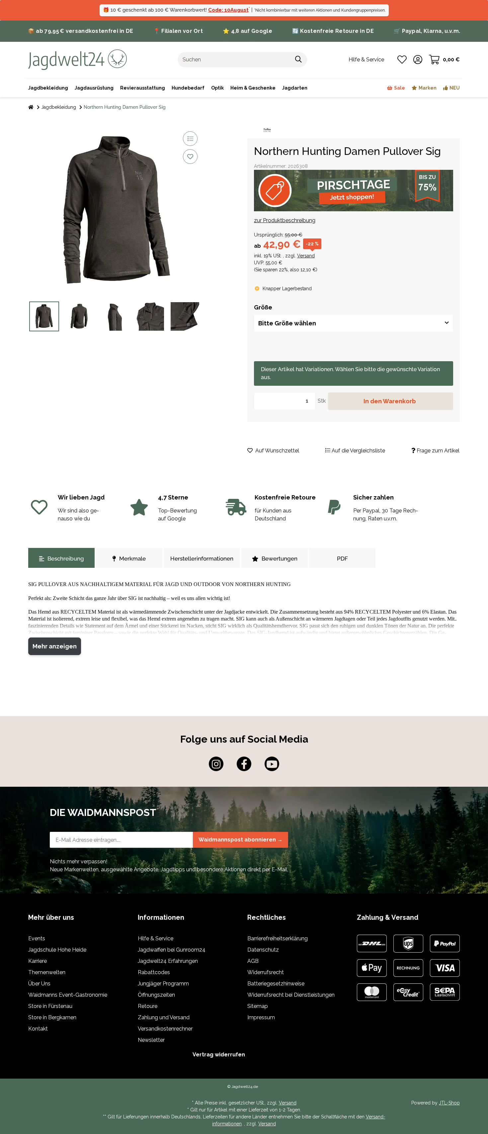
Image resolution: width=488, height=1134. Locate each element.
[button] (417, 59)
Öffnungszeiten (156, 995)
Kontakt (38, 1029)
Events (36, 938)
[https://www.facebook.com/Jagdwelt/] (244, 764)
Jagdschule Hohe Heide (57, 950)
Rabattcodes (154, 972)
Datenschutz (263, 950)
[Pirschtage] (353, 190)
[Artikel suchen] (298, 59)
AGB (253, 961)
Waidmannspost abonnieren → (241, 839)
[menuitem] (253, 88)
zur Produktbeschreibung (284, 220)
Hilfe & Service (155, 938)
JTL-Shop (449, 1102)
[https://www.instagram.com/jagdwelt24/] (216, 764)
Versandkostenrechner (165, 1029)
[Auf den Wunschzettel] (190, 156)
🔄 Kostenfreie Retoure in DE (333, 31)
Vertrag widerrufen (219, 1054)
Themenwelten (46, 972)
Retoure (147, 1006)
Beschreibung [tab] (65, 558)
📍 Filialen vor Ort (178, 31)
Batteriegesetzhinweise (275, 983)
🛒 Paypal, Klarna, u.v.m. (427, 31)
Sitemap (257, 1006)
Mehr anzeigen (55, 646)
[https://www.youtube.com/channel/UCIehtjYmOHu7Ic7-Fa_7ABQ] (272, 764)
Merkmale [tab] (132, 558)
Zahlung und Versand (164, 1017)
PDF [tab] (342, 558)
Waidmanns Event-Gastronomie (67, 995)
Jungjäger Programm (163, 983)
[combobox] (353, 323)
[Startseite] (31, 107)
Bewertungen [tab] (279, 558)
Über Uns (39, 983)
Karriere (37, 961)
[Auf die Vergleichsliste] (190, 138)
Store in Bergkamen (52, 1017)
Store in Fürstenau (50, 1006)
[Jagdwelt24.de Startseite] (77, 59)
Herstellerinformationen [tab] (201, 558)
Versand (306, 255)
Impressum (261, 1017)
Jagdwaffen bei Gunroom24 (171, 950)
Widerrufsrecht (265, 972)
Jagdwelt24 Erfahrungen (168, 961)
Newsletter (151, 1040)
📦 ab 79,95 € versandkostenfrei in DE (80, 31)
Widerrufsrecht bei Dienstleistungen (291, 995)
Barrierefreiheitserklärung (277, 938)
